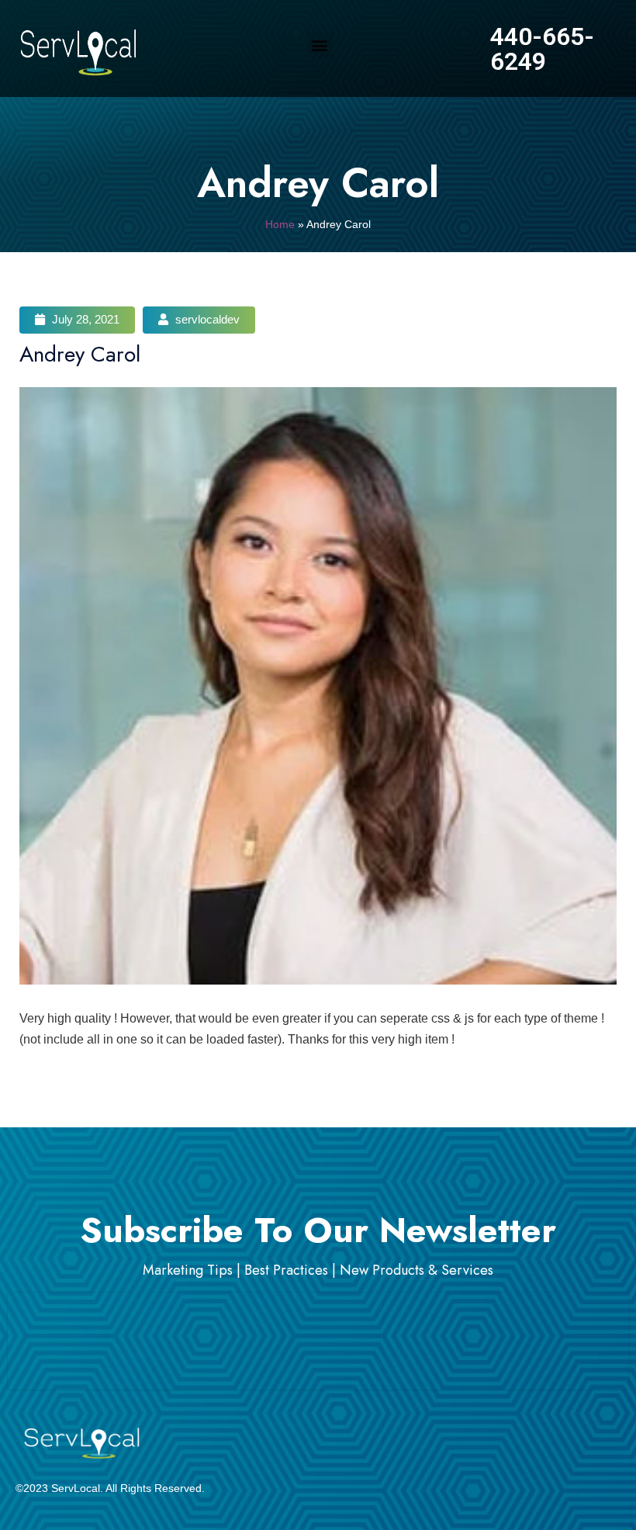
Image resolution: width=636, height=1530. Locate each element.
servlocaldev (206, 319)
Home (280, 224)
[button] (320, 44)
